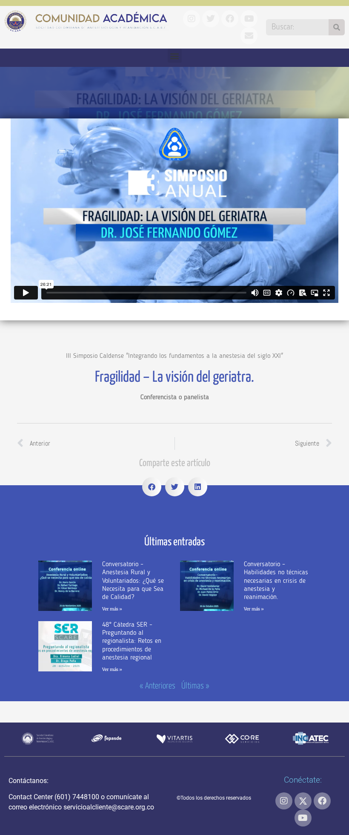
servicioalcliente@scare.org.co (108, 807)
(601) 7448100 (76, 797)
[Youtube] (303, 817)
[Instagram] (283, 800)
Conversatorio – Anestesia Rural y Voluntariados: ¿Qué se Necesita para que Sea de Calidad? (133, 581)
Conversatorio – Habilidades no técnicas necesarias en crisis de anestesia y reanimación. (276, 581)
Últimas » (195, 686)
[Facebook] (322, 800)
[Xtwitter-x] (303, 800)
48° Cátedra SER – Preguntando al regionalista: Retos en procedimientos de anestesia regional (131, 641)
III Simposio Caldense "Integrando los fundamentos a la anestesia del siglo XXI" (174, 356)
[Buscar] (337, 27)
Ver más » (112, 609)
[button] (175, 56)
